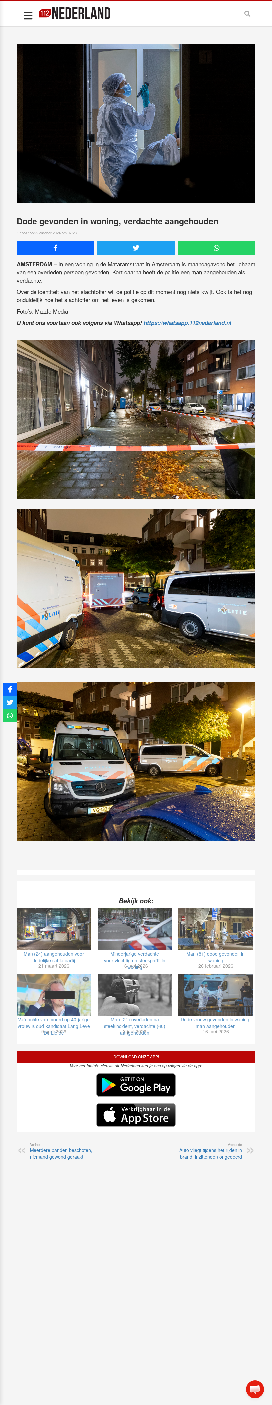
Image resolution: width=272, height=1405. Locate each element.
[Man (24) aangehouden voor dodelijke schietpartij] (54, 929)
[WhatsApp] (216, 248)
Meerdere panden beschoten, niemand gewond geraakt (61, 1151)
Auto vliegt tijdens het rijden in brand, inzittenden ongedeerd (210, 1151)
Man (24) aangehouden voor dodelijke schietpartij (54, 957)
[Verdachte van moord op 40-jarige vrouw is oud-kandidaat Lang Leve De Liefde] (54, 995)
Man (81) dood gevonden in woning (215, 957)
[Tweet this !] (136, 248)
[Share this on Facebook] (55, 248)
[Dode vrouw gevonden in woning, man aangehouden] (215, 995)
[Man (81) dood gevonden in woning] (215, 929)
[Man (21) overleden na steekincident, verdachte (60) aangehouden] (135, 995)
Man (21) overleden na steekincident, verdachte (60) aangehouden (134, 1026)
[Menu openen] (28, 15)
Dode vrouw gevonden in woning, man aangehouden (216, 1022)
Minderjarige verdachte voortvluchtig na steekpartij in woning (134, 960)
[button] (255, 1389)
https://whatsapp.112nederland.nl (187, 323)
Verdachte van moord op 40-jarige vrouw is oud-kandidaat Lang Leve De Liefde (54, 1026)
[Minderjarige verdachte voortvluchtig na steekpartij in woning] (135, 929)
